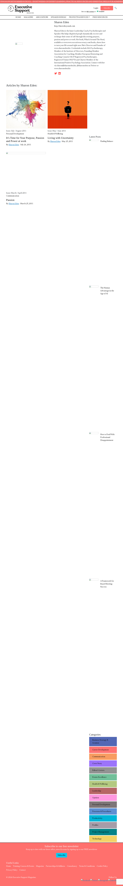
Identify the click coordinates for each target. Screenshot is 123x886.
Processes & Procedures (101, 811)
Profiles (95, 825)
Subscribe (107, 8)
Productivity (97, 818)
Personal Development (15, 134)
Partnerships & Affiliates (55, 866)
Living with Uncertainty (61, 137)
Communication (12, 196)
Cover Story (97, 763)
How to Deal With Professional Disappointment (107, 437)
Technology (97, 839)
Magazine (28, 17)
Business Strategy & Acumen (100, 741)
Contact (22, 870)
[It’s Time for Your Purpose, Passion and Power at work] (26, 110)
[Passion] (26, 172)
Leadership (96, 791)
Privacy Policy (11, 870)
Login (96, 8)
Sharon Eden (14, 145)
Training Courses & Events (23, 866)
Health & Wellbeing (55, 134)
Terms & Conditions (87, 866)
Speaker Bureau (58, 17)
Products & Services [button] (78, 17)
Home (18, 17)
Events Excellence (99, 777)
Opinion (95, 798)
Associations (42, 17)
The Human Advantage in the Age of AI (107, 291)
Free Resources (100, 17)
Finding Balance (106, 141)
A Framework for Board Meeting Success (107, 584)
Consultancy (72, 866)
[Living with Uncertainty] (67, 110)
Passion (10, 199)
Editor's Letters (98, 770)
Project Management (100, 832)
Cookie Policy (102, 866)
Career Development (100, 750)
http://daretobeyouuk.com (64, 26)
